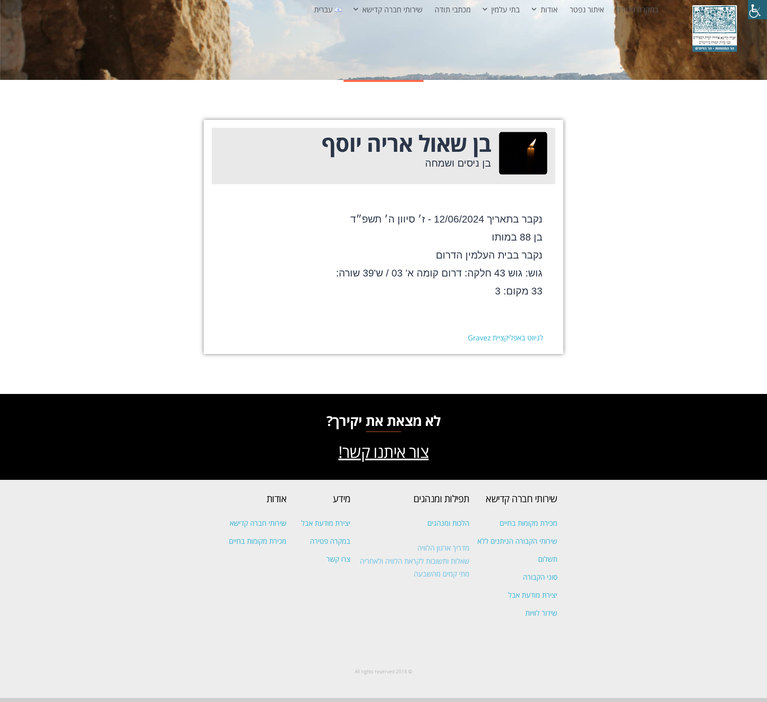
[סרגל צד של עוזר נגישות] (757, 9)
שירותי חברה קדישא (392, 9)
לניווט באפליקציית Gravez (505, 337)
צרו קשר (338, 559)
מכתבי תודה (453, 9)
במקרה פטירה (637, 9)
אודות (549, 9)
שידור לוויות (541, 613)
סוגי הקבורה (540, 577)
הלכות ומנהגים (448, 523)
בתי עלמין (505, 9)
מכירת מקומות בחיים (528, 523)
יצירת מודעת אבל (532, 595)
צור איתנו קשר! (383, 452)
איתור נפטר (587, 9)
